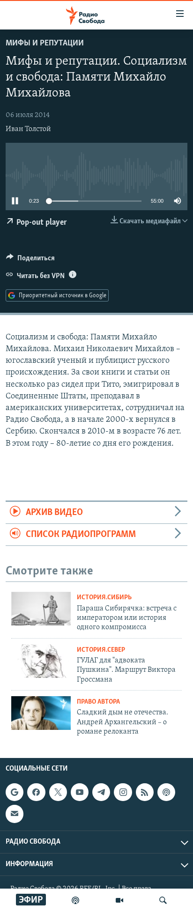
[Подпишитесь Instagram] (123, 792)
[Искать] (163, 900)
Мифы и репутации (45, 43)
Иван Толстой (28, 129)
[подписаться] (14, 814)
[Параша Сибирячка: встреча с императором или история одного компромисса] (41, 608)
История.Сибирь (104, 597)
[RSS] (145, 792)
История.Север (101, 650)
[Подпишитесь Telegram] (101, 792)
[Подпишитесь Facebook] (36, 792)
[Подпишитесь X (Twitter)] (58, 792)
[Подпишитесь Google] (14, 792)
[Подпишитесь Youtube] (80, 792)
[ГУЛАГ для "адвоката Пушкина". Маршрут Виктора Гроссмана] (41, 661)
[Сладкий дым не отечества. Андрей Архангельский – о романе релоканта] (41, 713)
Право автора (98, 702)
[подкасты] (75, 900)
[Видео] (119, 900)
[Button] (30, 260)
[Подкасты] (166, 792)
